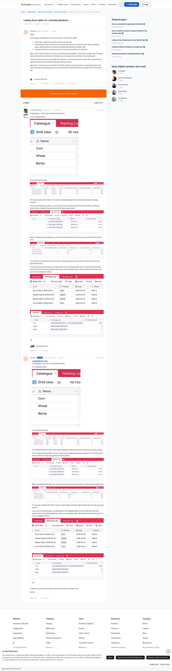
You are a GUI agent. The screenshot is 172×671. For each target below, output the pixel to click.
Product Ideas (76, 4)
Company (147, 618)
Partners (114, 623)
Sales (48, 642)
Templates (115, 642)
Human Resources (53, 638)
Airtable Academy (86, 623)
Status (145, 638)
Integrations (18, 628)
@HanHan (36, 113)
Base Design (116, 36)
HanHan (33, 31)
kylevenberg (122, 91)
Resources (115, 618)
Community (31, 12)
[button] (131, 4)
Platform (16, 618)
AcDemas (121, 71)
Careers (146, 628)
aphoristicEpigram (125, 78)
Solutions (50, 618)
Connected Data (20, 647)
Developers (115, 633)
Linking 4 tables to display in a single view (127, 47)
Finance (49, 647)
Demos (82, 638)
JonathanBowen (36, 110)
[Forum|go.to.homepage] (30, 4)
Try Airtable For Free (151, 647)
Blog (144, 633)
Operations (50, 633)
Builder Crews (63, 4)
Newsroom (147, 642)
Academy (102, 4)
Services (114, 628)
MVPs (93, 4)
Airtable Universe (118, 647)
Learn (81, 618)
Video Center (84, 633)
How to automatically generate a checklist (127, 24)
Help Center (112, 4)
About (145, 623)
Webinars (82, 647)
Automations (116, 56)
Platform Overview (20, 623)
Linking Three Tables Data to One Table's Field (128, 40)
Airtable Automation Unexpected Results (127, 53)
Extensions (17, 633)
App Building (18, 638)
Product (49, 623)
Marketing (50, 628)
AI (14, 642)
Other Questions (60, 12)
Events (86, 4)
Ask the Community (45, 12)
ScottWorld (122, 98)
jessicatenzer (123, 84)
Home (22, 12)
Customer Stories (86, 642)
